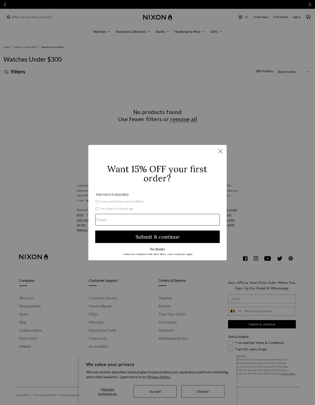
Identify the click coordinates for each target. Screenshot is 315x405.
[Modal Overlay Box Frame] (157, 202)
